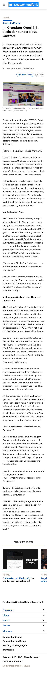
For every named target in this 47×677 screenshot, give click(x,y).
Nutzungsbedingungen (15, 645)
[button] (4, 4)
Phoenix (28, 657)
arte (36, 657)
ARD (14, 657)
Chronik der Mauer (12, 661)
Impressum (8, 649)
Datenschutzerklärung (14, 641)
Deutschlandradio (12, 637)
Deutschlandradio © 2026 (16, 665)
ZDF (20, 657)
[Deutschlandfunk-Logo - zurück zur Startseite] (23, 4)
